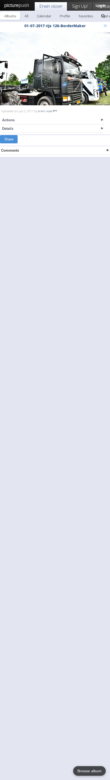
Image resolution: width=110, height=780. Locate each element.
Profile (65, 16)
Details (7, 129)
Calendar (44, 16)
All (26, 16)
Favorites (86, 16)
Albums (10, 16)
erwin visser (45, 111)
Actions (8, 120)
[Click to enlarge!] (55, 68)
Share (8, 139)
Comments (10, 150)
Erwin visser (50, 6)
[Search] (103, 16)
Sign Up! (80, 6)
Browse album (89, 771)
